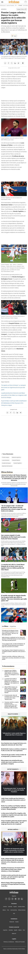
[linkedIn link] (22, 899)
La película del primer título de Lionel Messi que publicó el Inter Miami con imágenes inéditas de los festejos (14, 395)
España (15, 906)
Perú (8, 910)
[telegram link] (19, 899)
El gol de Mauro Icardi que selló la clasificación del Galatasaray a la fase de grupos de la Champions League (14, 403)
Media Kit (14, 933)
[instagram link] (12, 899)
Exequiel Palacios (16, 460)
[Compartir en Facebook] (8, 63)
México (4, 910)
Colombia (10, 906)
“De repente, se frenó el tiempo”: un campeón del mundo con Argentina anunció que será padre (13, 387)
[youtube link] (15, 899)
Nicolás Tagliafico (17, 463)
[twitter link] (9, 899)
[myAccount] (25, 2)
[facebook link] (6, 899)
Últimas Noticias (21, 910)
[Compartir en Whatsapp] (5, 63)
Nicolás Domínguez (6, 463)
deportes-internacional (7, 466)
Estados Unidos (21, 906)
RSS (14, 913)
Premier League (5, 457)
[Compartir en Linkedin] (15, 63)
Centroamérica (13, 910)
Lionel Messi (24, 5)
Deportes (3, 9)
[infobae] (14, 2)
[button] (2, 2)
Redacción (11, 921)
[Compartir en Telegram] (18, 63)
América (5, 906)
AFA (14, 5)
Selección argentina (16, 457)
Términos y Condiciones (8, 941)
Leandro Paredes (9, 5)
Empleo (17, 921)
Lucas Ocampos (5, 460)
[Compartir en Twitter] (11, 63)
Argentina (5, 930)
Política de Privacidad (20, 941)
